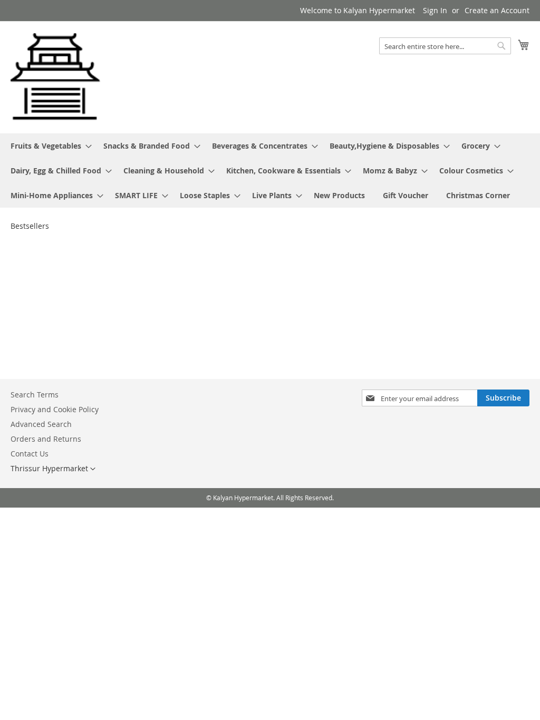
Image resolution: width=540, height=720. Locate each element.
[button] (53, 469)
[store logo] (55, 76)
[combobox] (445, 45)
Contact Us (30, 454)
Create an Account (497, 10)
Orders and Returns (46, 439)
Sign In (435, 10)
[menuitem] (48, 145)
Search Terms (35, 395)
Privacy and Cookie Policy (55, 409)
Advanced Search (41, 424)
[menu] (270, 170)
